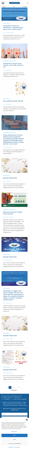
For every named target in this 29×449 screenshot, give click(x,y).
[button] (27, 419)
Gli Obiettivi (6, 60)
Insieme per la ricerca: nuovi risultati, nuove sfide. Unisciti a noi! (13, 65)
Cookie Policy (11, 447)
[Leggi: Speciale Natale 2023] (14, 357)
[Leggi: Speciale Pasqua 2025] (14, 165)
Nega (14, 439)
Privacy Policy (17, 447)
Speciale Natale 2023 (10, 370)
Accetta (14, 435)
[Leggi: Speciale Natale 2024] (14, 244)
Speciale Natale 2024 (10, 257)
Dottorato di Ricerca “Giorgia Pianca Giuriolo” (12, 213)
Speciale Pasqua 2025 (10, 178)
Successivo (14, 390)
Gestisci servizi (14, 431)
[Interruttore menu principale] (27, 2)
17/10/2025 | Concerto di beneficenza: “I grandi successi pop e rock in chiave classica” (13, 27)
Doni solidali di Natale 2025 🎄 (13, 101)
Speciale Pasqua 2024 (10, 335)
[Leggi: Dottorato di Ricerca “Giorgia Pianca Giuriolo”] (14, 199)
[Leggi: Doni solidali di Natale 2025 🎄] (14, 88)
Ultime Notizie (6, 23)
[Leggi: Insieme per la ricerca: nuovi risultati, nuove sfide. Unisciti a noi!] (14, 50)
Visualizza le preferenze (14, 443)
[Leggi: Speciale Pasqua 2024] (14, 323)
